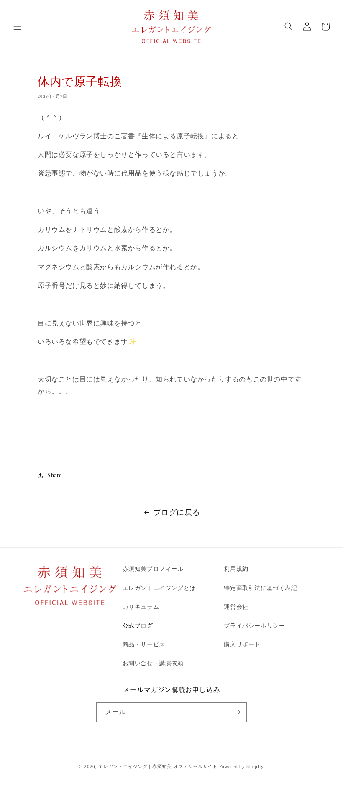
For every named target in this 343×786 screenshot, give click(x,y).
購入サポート (242, 644)
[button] (17, 26)
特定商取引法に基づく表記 (260, 588)
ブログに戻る (177, 512)
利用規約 (236, 569)
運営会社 (236, 607)
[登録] (237, 712)
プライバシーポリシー (254, 626)
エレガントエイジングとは (159, 588)
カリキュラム (141, 607)
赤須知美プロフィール (153, 569)
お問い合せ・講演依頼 (153, 663)
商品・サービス (144, 644)
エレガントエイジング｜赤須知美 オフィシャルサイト (158, 766)
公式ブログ (138, 626)
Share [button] (54, 475)
